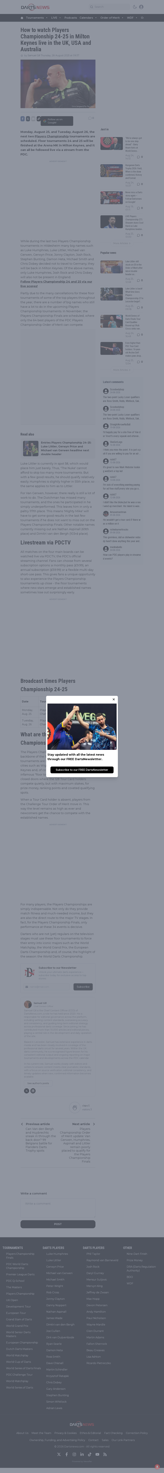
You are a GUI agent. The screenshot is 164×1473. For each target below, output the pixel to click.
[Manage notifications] (157, 1466)
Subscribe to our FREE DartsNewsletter (82, 769)
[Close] (113, 699)
